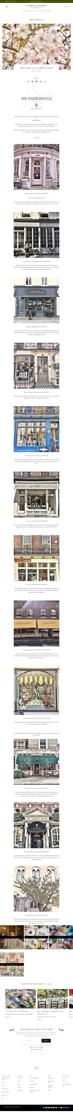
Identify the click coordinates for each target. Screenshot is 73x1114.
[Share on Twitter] (28, 81)
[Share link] (45, 81)
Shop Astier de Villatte (12, 964)
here (50, 1044)
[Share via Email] (40, 81)
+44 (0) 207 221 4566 (10, 1)
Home (23, 10)
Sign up (46, 1040)
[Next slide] (51, 984)
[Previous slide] (48, 984)
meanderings (29, 10)
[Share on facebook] (36, 81)
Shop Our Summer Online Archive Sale (36, 1)
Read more (7, 1017)
